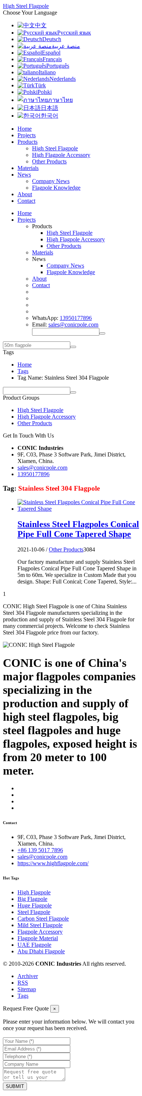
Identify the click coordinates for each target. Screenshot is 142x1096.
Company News (51, 181)
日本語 (49, 108)
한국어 (49, 115)
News (24, 174)
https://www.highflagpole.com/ (52, 863)
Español (51, 53)
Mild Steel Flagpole (40, 925)
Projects (26, 135)
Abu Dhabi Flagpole (41, 951)
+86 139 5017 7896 (40, 850)
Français (52, 59)
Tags (22, 371)
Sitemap (26, 989)
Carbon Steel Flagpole (43, 918)
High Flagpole (34, 892)
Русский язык (74, 32)
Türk (40, 85)
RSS (22, 983)
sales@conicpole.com (73, 324)
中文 (41, 25)
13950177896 (76, 318)
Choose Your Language (30, 12)
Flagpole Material (37, 938)
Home (24, 129)
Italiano (47, 72)
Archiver (27, 976)
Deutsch (51, 39)
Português (57, 66)
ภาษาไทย (60, 100)
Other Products (49, 161)
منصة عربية (66, 46)
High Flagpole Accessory (61, 155)
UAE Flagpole (34, 945)
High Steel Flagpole (55, 148)
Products (27, 142)
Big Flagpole (32, 899)
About (24, 194)
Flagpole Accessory (40, 932)
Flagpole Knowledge (56, 188)
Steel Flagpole (33, 912)
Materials (28, 168)
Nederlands (63, 79)
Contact (26, 201)
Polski (45, 92)
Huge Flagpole (34, 905)
